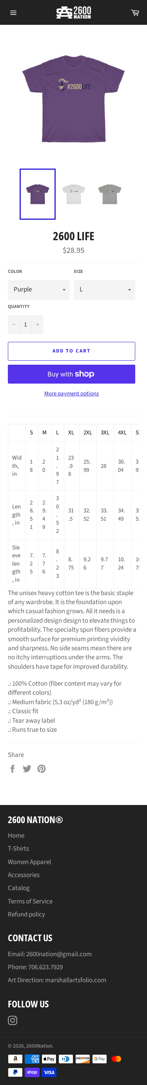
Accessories (24, 875)
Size (78, 272)
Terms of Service (30, 901)
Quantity (18, 307)
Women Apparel (29, 862)
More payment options (71, 394)
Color (15, 272)
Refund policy (26, 914)
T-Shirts (18, 848)
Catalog (19, 888)
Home (16, 835)
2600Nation (39, 1046)
